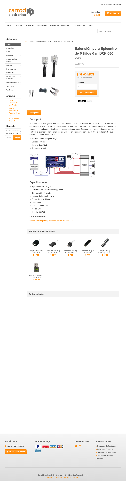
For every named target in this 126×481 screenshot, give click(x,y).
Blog (91, 25)
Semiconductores (12, 82)
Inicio (9, 25)
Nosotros (30, 25)
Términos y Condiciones (106, 452)
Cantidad (80, 82)
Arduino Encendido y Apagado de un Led (14, 111)
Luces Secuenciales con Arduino (13, 102)
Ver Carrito (114, 13)
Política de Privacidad (105, 449)
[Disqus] (73, 329)
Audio (8, 44)
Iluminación (10, 73)
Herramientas (11, 69)
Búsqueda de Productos (106, 446)
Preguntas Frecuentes (59, 25)
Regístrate (117, 4)
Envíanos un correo (16, 451)
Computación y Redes (11, 60)
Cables (8, 52)
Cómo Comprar (79, 25)
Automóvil (10, 48)
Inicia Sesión (106, 4)
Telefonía (9, 90)
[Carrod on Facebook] (80, 446)
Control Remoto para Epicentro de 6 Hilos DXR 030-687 (51, 220)
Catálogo (18, 25)
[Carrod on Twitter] (77, 446)
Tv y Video (10, 86)
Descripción (34, 112)
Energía (9, 65)
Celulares (9, 55)
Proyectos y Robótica (10, 77)
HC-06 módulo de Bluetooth (14, 119)
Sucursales (42, 25)
